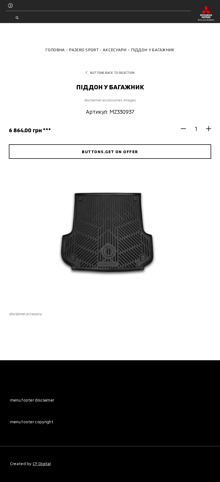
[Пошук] (17, 18)
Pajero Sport (83, 49)
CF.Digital (42, 463)
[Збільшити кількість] (206, 128)
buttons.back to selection (112, 72)
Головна (55, 49)
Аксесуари (115, 49)
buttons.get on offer (110, 151)
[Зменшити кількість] (186, 128)
